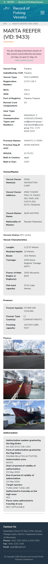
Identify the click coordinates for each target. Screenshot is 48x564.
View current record (24, 60)
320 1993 (35, 540)
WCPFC (10, 2)
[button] (24, 354)
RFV (5, 23)
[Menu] (42, 13)
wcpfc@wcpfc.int (18, 546)
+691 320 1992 (19, 540)
